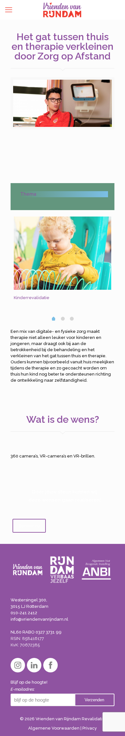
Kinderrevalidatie (31, 297)
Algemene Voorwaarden (53, 728)
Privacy (89, 728)
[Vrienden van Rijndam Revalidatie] (62, 10)
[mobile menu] (8, 9)
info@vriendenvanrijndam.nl (39, 619)
